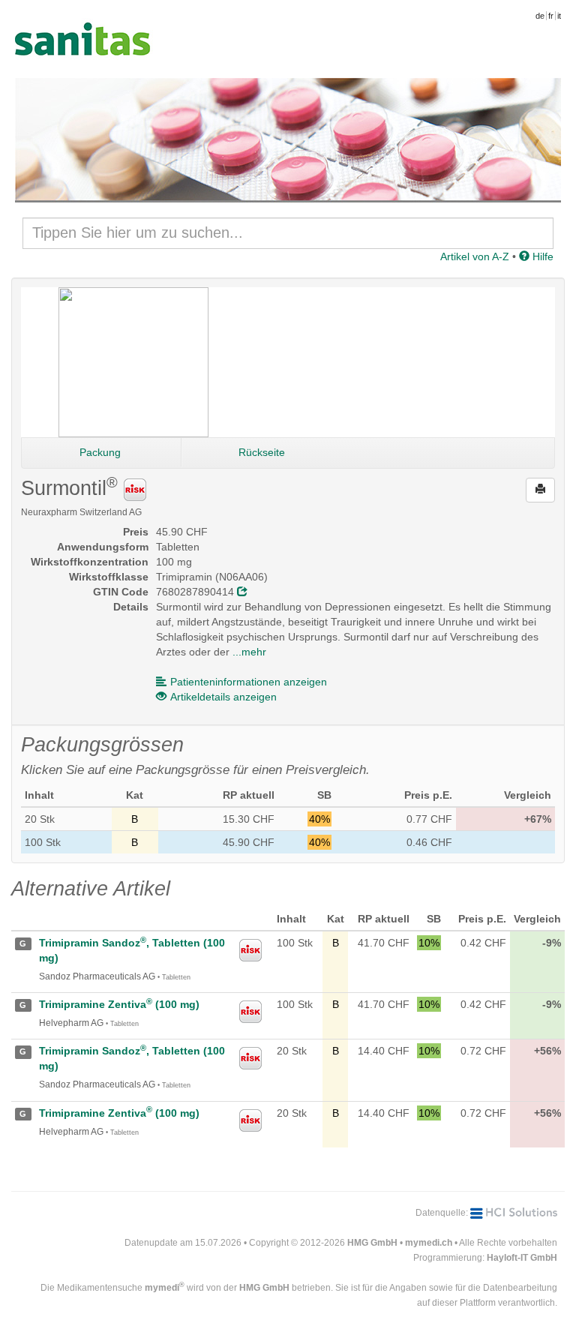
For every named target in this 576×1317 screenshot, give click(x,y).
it (559, 15)
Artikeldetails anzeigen (223, 697)
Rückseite (261, 452)
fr (551, 15)
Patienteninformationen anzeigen (248, 682)
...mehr (249, 652)
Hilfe (542, 256)
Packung (100, 452)
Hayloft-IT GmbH (522, 1257)
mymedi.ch (428, 1243)
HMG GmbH (372, 1243)
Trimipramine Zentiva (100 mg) (119, 1004)
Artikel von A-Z (474, 256)
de (540, 15)
